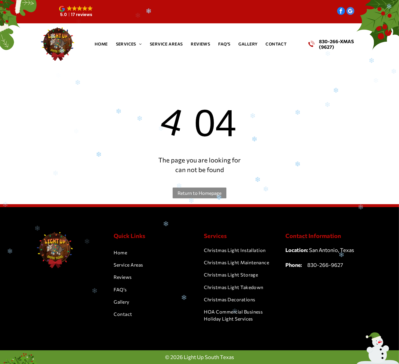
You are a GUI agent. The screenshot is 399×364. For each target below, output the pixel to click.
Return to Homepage (199, 193)
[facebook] (341, 11)
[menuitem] (101, 43)
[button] (76, 11)
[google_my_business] (350, 11)
